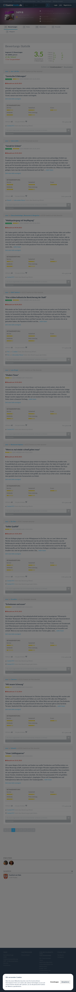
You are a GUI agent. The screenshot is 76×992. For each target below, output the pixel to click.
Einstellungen (54, 982)
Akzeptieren (65, 982)
